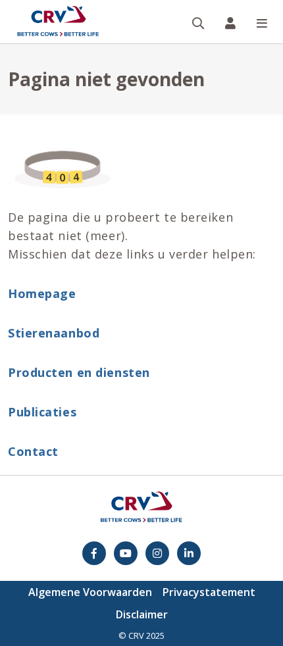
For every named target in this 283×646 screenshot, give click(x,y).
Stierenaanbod (53, 333)
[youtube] (126, 553)
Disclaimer (142, 614)
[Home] (58, 21)
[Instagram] (157, 553)
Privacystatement (209, 592)
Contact (33, 451)
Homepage (42, 293)
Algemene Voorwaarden (90, 592)
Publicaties (42, 412)
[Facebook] (94, 553)
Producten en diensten (79, 372)
